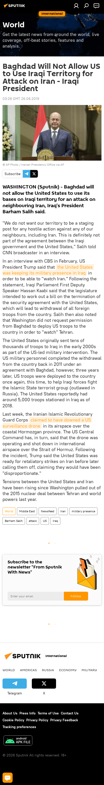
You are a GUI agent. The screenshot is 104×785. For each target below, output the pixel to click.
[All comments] (8, 778)
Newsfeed (47, 511)
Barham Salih (14, 521)
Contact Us (70, 713)
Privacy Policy (37, 720)
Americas (28, 670)
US (45, 521)
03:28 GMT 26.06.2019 (21, 98)
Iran (63, 511)
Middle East (27, 511)
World (9, 511)
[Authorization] (76, 6)
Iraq (55, 521)
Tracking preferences (19, 727)
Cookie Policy (13, 720)
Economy (67, 670)
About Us (10, 713)
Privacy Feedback (64, 720)
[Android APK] (18, 741)
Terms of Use (48, 713)
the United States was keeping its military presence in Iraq (48, 270)
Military (89, 670)
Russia (48, 670)
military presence (83, 511)
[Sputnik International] (15, 7)
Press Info (27, 713)
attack (33, 521)
